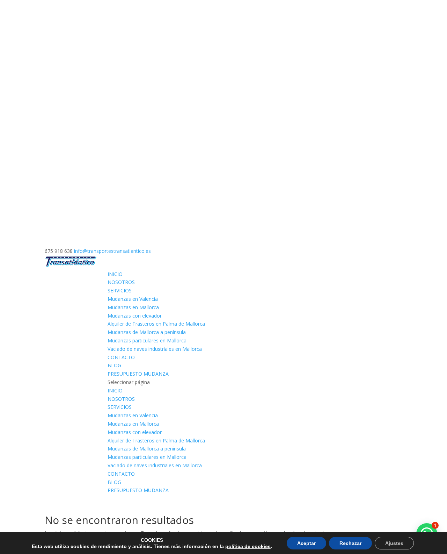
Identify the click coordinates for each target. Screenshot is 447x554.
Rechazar (350, 543)
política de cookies (248, 546)
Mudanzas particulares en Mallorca (147, 340)
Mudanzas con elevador (135, 315)
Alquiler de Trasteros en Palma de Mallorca (156, 323)
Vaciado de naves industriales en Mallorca (155, 349)
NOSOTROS (121, 282)
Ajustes (394, 543)
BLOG (114, 365)
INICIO (115, 274)
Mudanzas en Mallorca (133, 307)
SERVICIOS (120, 290)
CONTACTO (121, 357)
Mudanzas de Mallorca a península (147, 332)
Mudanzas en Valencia (133, 299)
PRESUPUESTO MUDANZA (138, 373)
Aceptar (306, 543)
